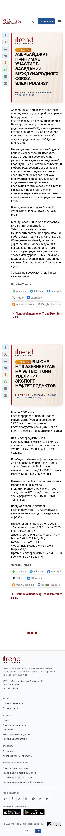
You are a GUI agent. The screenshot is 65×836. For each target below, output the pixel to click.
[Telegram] (33, 798)
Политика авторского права (17, 777)
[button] (6, 35)
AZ (32, 831)
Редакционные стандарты (16, 734)
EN (26, 831)
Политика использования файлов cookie (23, 782)
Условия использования (15, 768)
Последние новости (13, 703)
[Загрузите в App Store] (12, 812)
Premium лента (10, 708)
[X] (19, 798)
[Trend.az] (11, 21)
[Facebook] (12, 798)
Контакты (8, 729)
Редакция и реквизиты (14, 725)
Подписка (8, 751)
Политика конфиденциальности (19, 772)
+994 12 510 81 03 (11, 685)
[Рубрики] (59, 21)
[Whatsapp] (5, 798)
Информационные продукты (17, 756)
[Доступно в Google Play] (34, 812)
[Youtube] (26, 798)
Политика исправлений (15, 739)
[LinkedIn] (40, 798)
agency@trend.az (10, 688)
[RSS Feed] (47, 798)
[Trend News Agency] (11, 659)
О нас (5, 720)
